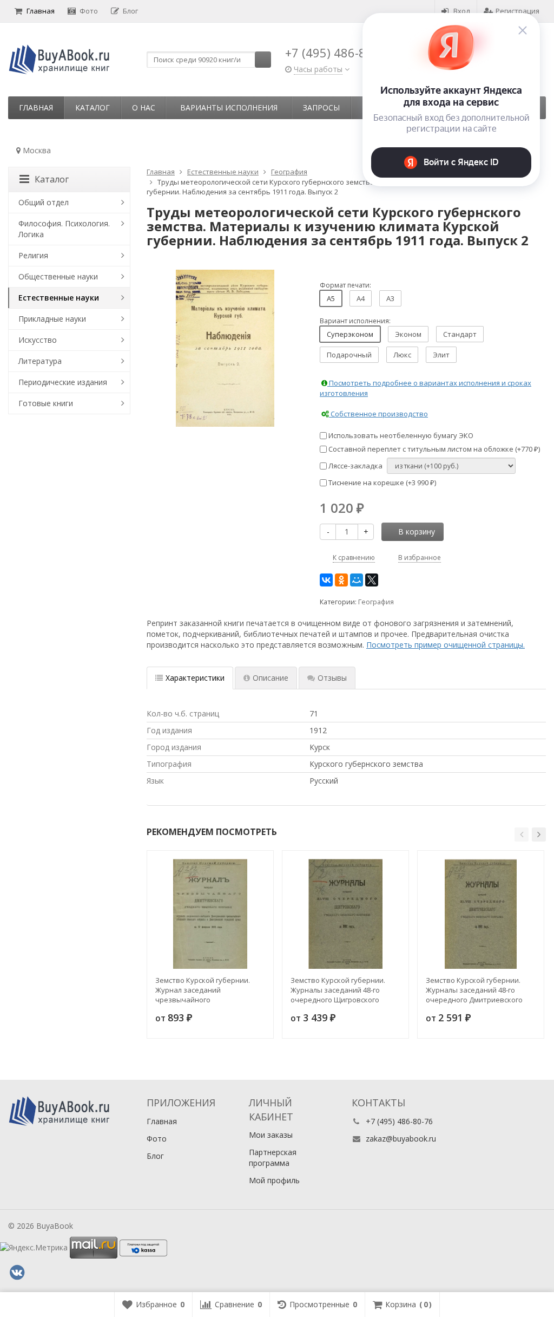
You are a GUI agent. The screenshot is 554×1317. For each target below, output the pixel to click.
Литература (40, 361)
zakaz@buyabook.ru (401, 1138)
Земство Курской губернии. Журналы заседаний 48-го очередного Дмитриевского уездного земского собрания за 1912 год (480, 990)
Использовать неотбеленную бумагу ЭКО (400, 435)
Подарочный (349, 355)
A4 (361, 298)
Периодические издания (62, 382)
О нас (143, 107)
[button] (522, 834)
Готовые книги (45, 403)
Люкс (402, 355)
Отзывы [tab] (332, 678)
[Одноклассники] (341, 579)
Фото (89, 11)
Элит (441, 355)
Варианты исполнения (229, 107)
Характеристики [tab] (195, 678)
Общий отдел (43, 202)
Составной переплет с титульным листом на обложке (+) (433, 449)
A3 (390, 298)
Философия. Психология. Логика (64, 228)
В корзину (416, 531)
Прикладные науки (52, 319)
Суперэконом (350, 334)
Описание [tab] (270, 678)
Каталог (92, 107)
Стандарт (460, 334)
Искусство (37, 340)
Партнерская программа (272, 1157)
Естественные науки (58, 297)
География (376, 602)
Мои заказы (271, 1135)
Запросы (321, 107)
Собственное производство (378, 414)
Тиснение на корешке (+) (381, 482)
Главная (41, 11)
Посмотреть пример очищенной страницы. (445, 645)
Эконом (408, 334)
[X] (371, 579)
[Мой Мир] (356, 579)
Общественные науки (58, 276)
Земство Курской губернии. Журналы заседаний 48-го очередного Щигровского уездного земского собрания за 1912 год (345, 990)
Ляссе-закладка (354, 466)
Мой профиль (274, 1180)
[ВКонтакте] (326, 579)
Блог (130, 11)
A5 (331, 298)
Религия (33, 255)
